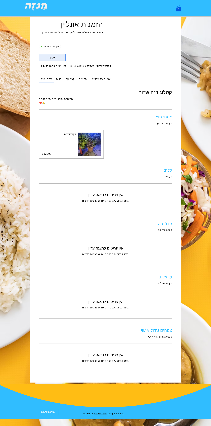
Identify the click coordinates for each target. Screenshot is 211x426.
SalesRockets (100, 413)
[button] (178, 8)
